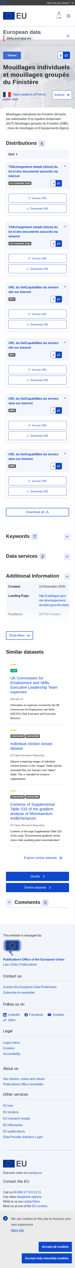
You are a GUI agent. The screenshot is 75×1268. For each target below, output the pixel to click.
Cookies (8, 1048)
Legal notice (11, 1042)
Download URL (39, 208)
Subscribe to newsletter (19, 992)
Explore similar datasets (43, 858)
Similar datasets (35, 887)
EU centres (39, 1206)
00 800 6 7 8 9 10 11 (27, 1192)
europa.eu (35, 1172)
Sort (11, 154)
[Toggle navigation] (67, 36)
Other (12, 1020)
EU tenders (10, 1112)
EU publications (14, 1131)
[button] (60, 2)
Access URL (39, 198)
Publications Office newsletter (23, 1084)
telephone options (29, 1196)
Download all (35, 512)
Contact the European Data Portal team (30, 987)
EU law (8, 1105)
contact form (31, 1201)
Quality (35, 876)
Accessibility (11, 1053)
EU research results (16, 1118)
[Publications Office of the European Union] (36, 947)
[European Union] (36, 1163)
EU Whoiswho (13, 1125)
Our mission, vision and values (24, 1078)
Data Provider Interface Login (23, 1137)
